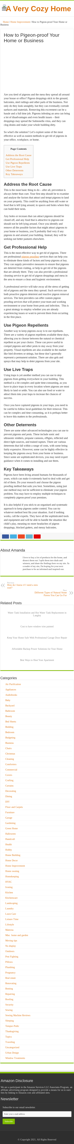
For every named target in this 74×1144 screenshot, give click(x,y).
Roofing (9, 999)
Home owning (12, 871)
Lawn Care (10, 914)
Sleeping (9, 1020)
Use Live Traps (14, 166)
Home (5, 22)
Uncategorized (12, 1047)
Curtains (9, 785)
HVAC (8, 882)
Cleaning (9, 759)
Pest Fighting (11, 956)
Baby (7, 700)
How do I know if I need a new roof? (22, 585)
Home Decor (11, 860)
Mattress (9, 930)
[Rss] (33, 1135)
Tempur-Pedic (12, 1026)
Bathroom (10, 711)
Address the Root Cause (18, 155)
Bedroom (9, 732)
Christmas (10, 753)
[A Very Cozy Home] (37, 8)
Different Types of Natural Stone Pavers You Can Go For (51, 593)
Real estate (10, 978)
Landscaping (11, 903)
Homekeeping (12, 876)
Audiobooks (11, 695)
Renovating (10, 983)
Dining (8, 796)
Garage (8, 817)
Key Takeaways (14, 174)
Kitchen (9, 892)
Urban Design (12, 1052)
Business (9, 743)
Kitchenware (11, 898)
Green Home (11, 828)
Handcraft (10, 839)
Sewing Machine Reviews (17, 1015)
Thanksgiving (12, 1031)
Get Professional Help (17, 158)
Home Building (12, 855)
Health (8, 844)
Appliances (10, 689)
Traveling (10, 1042)
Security (9, 1004)
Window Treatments (15, 1058)
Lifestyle (9, 924)
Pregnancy (10, 972)
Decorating (10, 791)
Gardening (10, 823)
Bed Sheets (10, 721)
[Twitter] (40, 1135)
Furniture (9, 812)
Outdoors (9, 951)
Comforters (10, 764)
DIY (7, 801)
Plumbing (10, 967)
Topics (8, 1036)
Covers (8, 775)
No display (10, 946)
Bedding (9, 727)
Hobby (8, 850)
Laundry (9, 908)
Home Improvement (20, 22)
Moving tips (11, 940)
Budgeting (10, 737)
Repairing (10, 994)
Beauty (8, 716)
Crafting (9, 780)
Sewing (9, 1010)
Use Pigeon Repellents (18, 162)
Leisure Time (11, 919)
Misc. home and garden (16, 935)
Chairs (8, 748)
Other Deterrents (14, 170)
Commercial (11, 769)
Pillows (9, 962)
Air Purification (13, 684)
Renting (9, 988)
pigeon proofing (30, 256)
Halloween (10, 834)
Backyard (9, 705)
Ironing (9, 887)
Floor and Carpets (14, 807)
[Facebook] (37, 1135)
